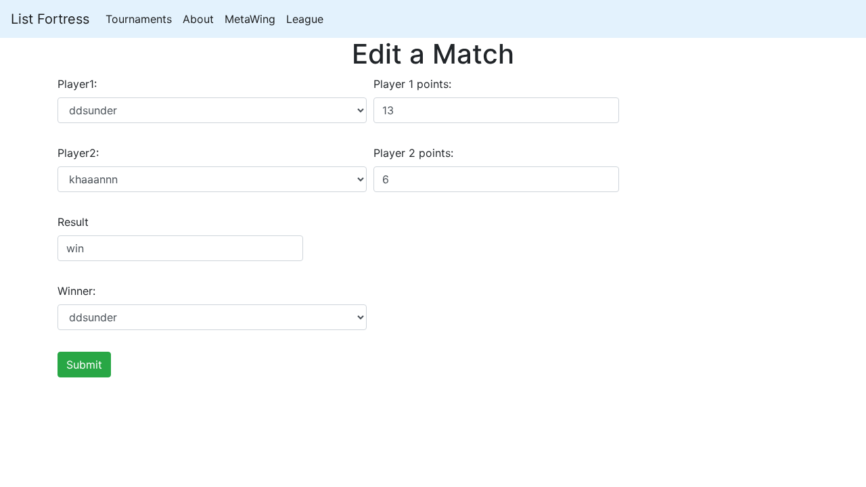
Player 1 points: (412, 84)
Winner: (76, 291)
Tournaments (139, 19)
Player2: (78, 153)
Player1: (77, 84)
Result (73, 222)
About (198, 19)
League (304, 19)
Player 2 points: (413, 153)
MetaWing (250, 19)
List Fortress (50, 19)
